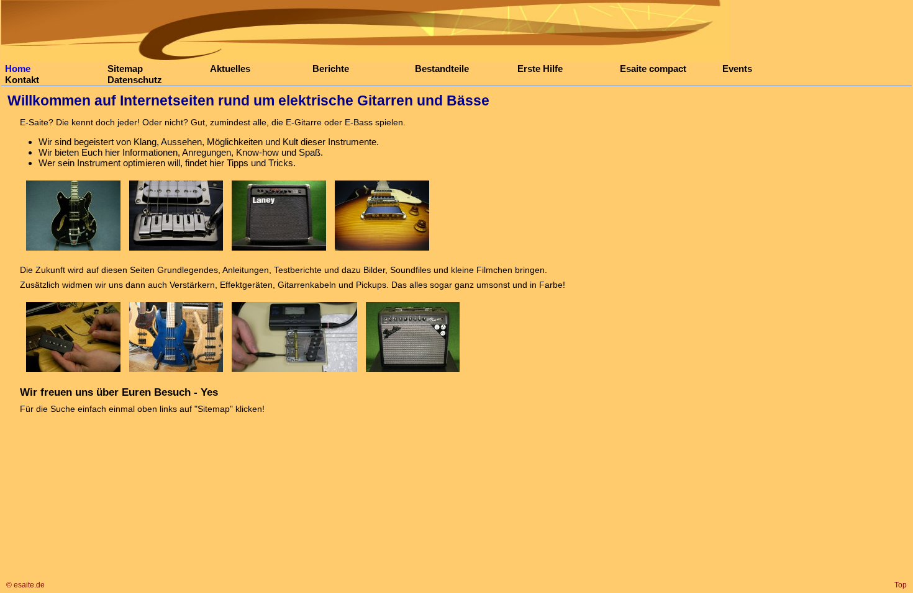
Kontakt (22, 79)
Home (17, 68)
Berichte (330, 68)
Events (737, 68)
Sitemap (125, 68)
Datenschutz (134, 79)
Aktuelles (230, 68)
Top (900, 585)
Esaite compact (653, 68)
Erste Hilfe (540, 68)
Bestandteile (442, 68)
